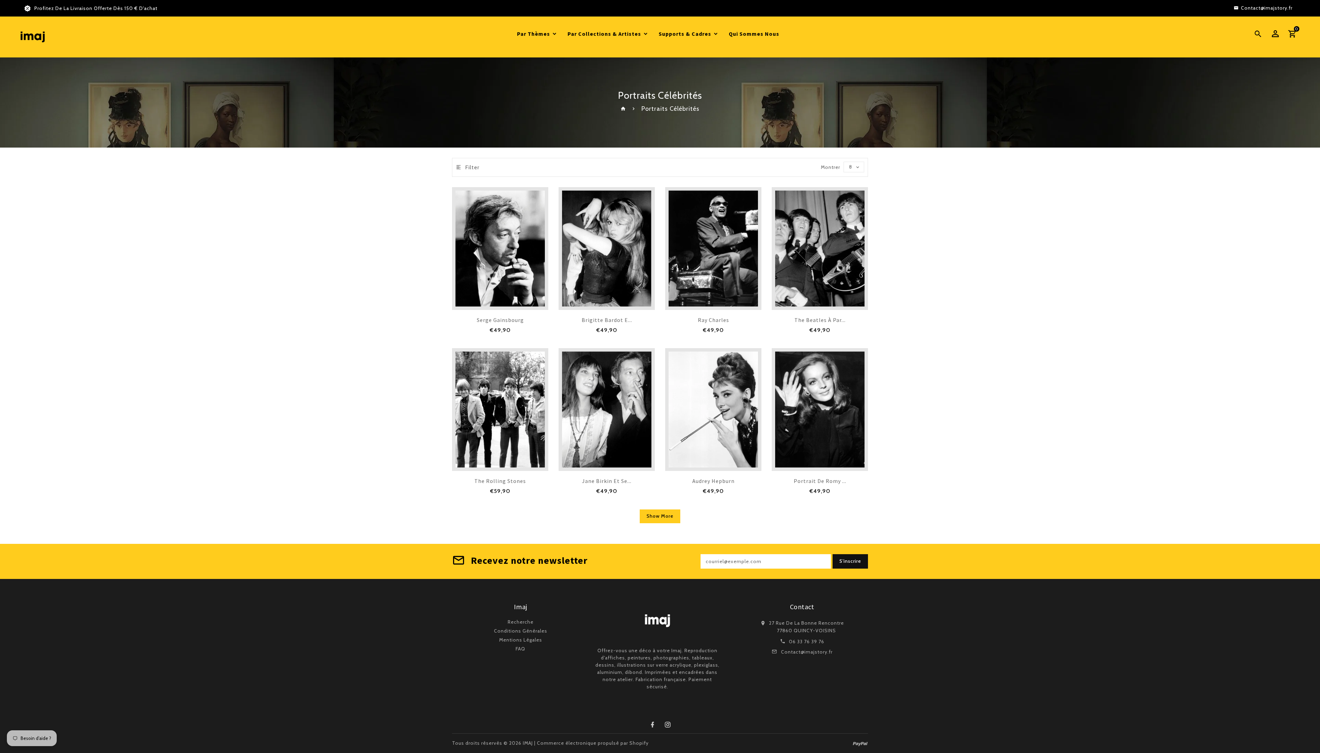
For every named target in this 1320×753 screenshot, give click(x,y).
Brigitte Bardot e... (607, 319)
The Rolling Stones (500, 480)
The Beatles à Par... (820, 319)
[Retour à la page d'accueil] (623, 108)
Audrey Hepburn (713, 480)
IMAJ (528, 743)
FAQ (520, 649)
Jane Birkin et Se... (606, 480)
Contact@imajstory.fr (807, 652)
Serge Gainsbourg (500, 319)
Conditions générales (520, 631)
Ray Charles (713, 319)
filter (472, 167)
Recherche (521, 622)
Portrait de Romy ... (820, 480)
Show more (660, 516)
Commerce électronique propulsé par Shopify (593, 743)
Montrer (830, 167)
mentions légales (520, 640)
